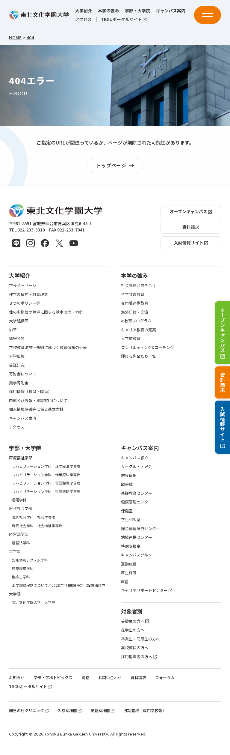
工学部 (15, 551)
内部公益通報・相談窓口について (38, 400)
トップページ (111, 165)
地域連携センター (136, 537)
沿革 (13, 330)
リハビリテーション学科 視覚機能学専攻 (46, 491)
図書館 (127, 484)
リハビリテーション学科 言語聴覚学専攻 (46, 482)
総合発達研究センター (140, 528)
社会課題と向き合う (138, 285)
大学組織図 (18, 321)
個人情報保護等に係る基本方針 (36, 409)
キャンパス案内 (170, 10)
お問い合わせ (110, 677)
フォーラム (165, 677)
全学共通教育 (132, 294)
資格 (85, 677)
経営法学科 (21, 542)
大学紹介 (83, 10)
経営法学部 (18, 534)
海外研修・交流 (134, 312)
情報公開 (17, 338)
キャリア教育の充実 (138, 330)
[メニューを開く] (207, 15)
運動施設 (129, 564)
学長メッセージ (22, 285)
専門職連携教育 (134, 303)
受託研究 (17, 365)
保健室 (127, 511)
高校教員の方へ (134, 647)
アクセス (83, 19)
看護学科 (19, 499)
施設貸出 (129, 475)
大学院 (15, 594)
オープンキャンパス (222, 330)
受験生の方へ (132, 621)
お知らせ (17, 677)
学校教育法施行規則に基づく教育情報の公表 (48, 347)
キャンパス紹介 (134, 458)
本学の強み (108, 10)
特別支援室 (130, 546)
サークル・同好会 (136, 466)
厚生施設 (129, 572)
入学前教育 (130, 338)
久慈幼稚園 (67, 710)
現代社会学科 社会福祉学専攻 (37, 525)
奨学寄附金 (18, 383)
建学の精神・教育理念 (28, 294)
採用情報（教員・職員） (30, 391)
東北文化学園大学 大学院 (33, 602)
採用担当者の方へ (136, 656)
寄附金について (22, 374)
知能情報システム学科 (30, 560)
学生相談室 (130, 519)
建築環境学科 (23, 568)
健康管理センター (136, 502)
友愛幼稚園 (100, 710)
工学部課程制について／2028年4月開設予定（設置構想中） (60, 585)
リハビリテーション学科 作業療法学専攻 (46, 474)
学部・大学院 (137, 10)
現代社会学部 (20, 508)
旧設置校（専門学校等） (144, 710)
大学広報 (17, 356)
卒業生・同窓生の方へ (140, 639)
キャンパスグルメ (136, 555)
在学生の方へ (132, 630)
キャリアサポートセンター (144, 590)
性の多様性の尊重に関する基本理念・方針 (46, 312)
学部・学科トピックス (53, 677)
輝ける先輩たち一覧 (138, 356)
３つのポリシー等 (24, 303)
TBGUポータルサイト (121, 19)
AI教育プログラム (136, 321)
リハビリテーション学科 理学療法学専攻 (46, 466)
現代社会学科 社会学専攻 (33, 517)
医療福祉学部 (20, 458)
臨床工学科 (21, 576)
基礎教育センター (136, 493)
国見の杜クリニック (26, 710)
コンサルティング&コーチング (147, 347)
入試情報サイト (222, 424)
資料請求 (222, 382)
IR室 (124, 581)
